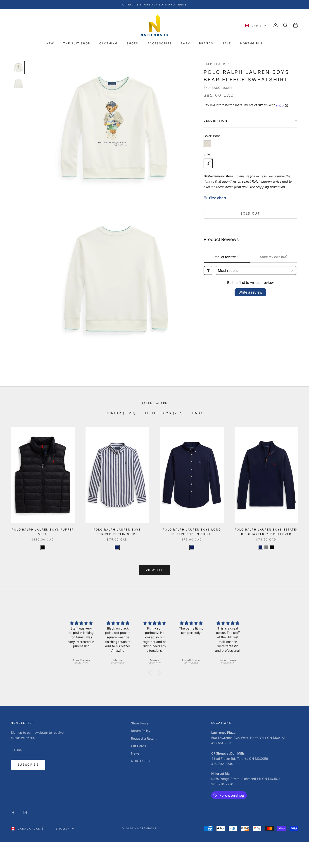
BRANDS (206, 43)
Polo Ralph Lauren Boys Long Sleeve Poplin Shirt (192, 532)
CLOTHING (108, 43)
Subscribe (28, 764)
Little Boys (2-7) (164, 413)
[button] (215, 197)
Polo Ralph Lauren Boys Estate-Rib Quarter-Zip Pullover (266, 532)
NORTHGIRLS (251, 43)
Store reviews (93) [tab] (273, 257)
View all (155, 570)
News (135, 753)
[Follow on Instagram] (25, 812)
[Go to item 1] (18, 67)
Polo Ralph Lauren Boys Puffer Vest (43, 532)
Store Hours (139, 723)
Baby (197, 413)
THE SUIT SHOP (76, 43)
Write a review (250, 292)
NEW (50, 43)
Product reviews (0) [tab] (227, 257)
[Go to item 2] (18, 83)
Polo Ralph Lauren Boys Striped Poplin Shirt (117, 532)
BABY (185, 43)
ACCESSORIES (159, 43)
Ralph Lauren (217, 64)
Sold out (250, 213)
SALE (226, 43)
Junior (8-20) (121, 413)
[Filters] (208, 270)
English (63, 828)
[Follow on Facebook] (13, 812)
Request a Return (144, 738)
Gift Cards (138, 746)
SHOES (132, 43)
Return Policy (140, 731)
